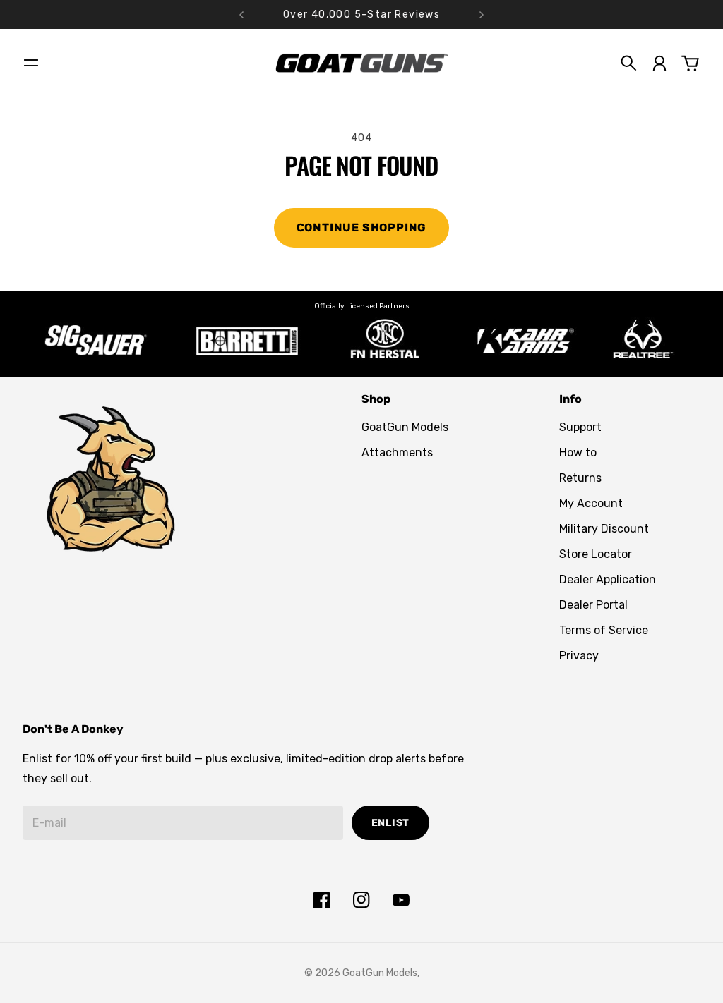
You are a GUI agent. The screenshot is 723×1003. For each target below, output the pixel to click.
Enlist (390, 823)
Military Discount (604, 528)
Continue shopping (362, 227)
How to (578, 452)
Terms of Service (603, 630)
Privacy (579, 655)
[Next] (481, 14)
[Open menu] (31, 63)
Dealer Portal (593, 605)
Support (580, 427)
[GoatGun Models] (361, 63)
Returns (580, 478)
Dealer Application (607, 579)
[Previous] (241, 14)
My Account (591, 503)
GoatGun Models (405, 427)
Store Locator (595, 554)
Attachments (397, 452)
